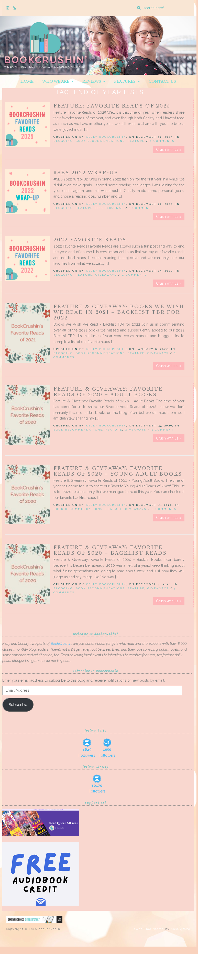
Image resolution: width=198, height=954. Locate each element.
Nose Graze (180, 929)
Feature (136, 141)
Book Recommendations (100, 141)
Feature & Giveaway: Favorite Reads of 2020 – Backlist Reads (110, 550)
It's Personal (109, 208)
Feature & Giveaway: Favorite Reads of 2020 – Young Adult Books (117, 471)
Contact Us (162, 81)
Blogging (63, 141)
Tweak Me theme (149, 929)
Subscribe (18, 704)
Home (27, 81)
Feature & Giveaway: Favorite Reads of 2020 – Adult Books (108, 392)
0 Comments (162, 141)
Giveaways (106, 274)
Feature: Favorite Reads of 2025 (111, 106)
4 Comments (134, 274)
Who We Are (56, 81)
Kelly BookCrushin (106, 136)
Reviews (92, 81)
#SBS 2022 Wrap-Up (85, 173)
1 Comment (140, 208)
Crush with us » (168, 149)
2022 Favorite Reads (89, 240)
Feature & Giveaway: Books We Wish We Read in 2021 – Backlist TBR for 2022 (118, 312)
